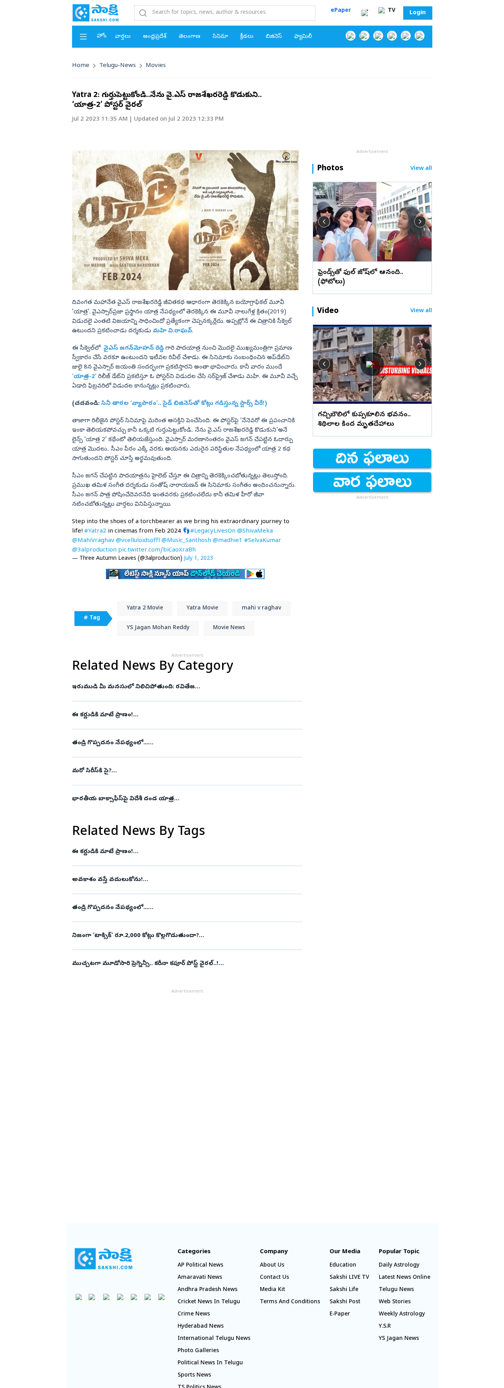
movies (156, 66)
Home (80, 66)
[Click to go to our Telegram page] (148, 1297)
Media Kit (272, 1290)
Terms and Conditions (290, 1302)
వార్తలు (123, 37)
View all (421, 169)
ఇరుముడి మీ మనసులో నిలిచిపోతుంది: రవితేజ (187, 687)
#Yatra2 (95, 531)
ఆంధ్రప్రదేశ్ (155, 37)
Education (343, 1265)
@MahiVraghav (93, 541)
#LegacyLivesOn (212, 531)
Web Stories (395, 1302)
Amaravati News (200, 1278)
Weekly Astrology (402, 1314)
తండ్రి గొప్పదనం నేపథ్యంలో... (187, 743)
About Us (272, 1265)
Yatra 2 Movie (145, 608)
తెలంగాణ (189, 37)
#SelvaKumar (262, 541)
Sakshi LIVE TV (349, 1278)
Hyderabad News (201, 1326)
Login (418, 13)
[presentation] (324, 221)
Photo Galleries (198, 1351)
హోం (102, 36)
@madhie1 (228, 541)
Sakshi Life (344, 1290)
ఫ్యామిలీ (303, 37)
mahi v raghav (261, 608)
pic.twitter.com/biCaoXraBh (157, 550)
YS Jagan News (399, 1339)
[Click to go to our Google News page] (419, 36)
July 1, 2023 (198, 559)
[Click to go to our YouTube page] (406, 36)
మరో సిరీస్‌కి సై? (183, 771)
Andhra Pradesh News (207, 1290)
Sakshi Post (345, 1302)
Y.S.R (385, 1326)
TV (390, 11)
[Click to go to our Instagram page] (392, 36)
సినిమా (220, 37)
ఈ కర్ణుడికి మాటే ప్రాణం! (180, 715)
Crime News (194, 1314)
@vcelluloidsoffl (138, 541)
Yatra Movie (202, 608)
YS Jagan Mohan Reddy (158, 628)
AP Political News (200, 1265)
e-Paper (340, 1314)
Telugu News (396, 1290)
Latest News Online (404, 1278)
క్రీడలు (247, 37)
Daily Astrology (399, 1265)
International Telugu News (214, 1339)
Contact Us (274, 1278)
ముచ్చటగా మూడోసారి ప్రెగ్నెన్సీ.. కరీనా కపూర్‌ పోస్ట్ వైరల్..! (184, 964)
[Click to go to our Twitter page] (378, 36)
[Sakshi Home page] (95, 12)
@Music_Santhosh (186, 541)
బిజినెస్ (274, 37)
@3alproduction (94, 550)
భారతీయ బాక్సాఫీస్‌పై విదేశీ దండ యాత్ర (186, 799)
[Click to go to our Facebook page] (351, 36)
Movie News (229, 628)
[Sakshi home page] (103, 1259)
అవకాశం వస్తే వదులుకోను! (177, 880)
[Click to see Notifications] (365, 13)
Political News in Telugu (210, 1363)
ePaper (341, 11)
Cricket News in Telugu (209, 1302)
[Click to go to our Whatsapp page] (364, 36)
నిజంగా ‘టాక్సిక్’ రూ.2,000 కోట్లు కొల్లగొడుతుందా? (184, 936)
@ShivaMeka (255, 531)
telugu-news (117, 66)
